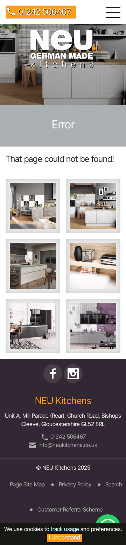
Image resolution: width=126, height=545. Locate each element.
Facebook (52, 373)
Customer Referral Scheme (70, 510)
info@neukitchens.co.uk (67, 445)
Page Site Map (27, 485)
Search (113, 485)
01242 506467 (44, 12)
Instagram (73, 373)
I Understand (64, 538)
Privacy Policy (75, 485)
